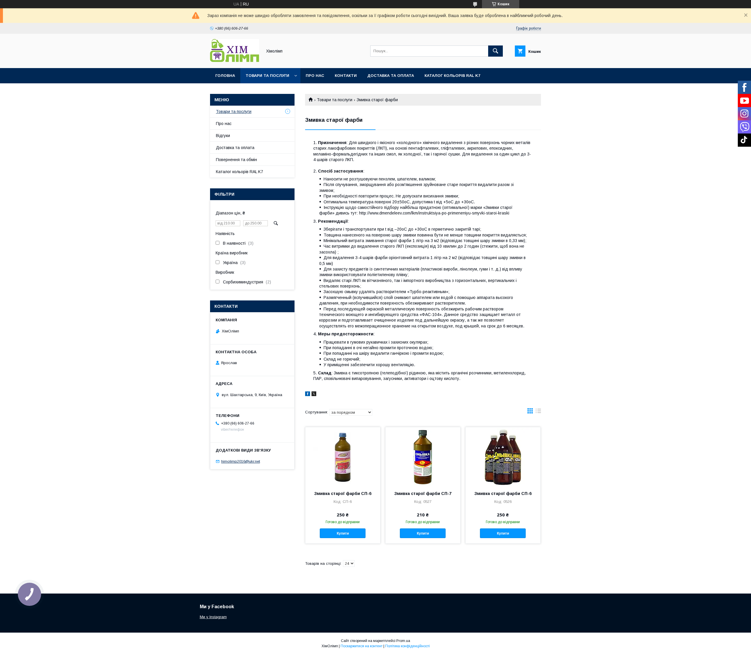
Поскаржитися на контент (362, 646)
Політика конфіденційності (407, 646)
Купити (343, 533)
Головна (225, 75)
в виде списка (538, 412)
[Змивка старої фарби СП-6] (342, 456)
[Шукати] (495, 51)
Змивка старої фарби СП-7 (422, 493)
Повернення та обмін (236, 159)
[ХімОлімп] (234, 60)
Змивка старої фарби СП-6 (342, 493)
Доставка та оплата (390, 75)
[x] (314, 394)
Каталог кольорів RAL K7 (452, 75)
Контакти (346, 75)
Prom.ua (403, 641)
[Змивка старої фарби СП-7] (422, 456)
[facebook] (307, 394)
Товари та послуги (267, 75)
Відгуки (223, 135)
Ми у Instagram (213, 617)
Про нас (315, 75)
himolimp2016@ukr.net (240, 461)
